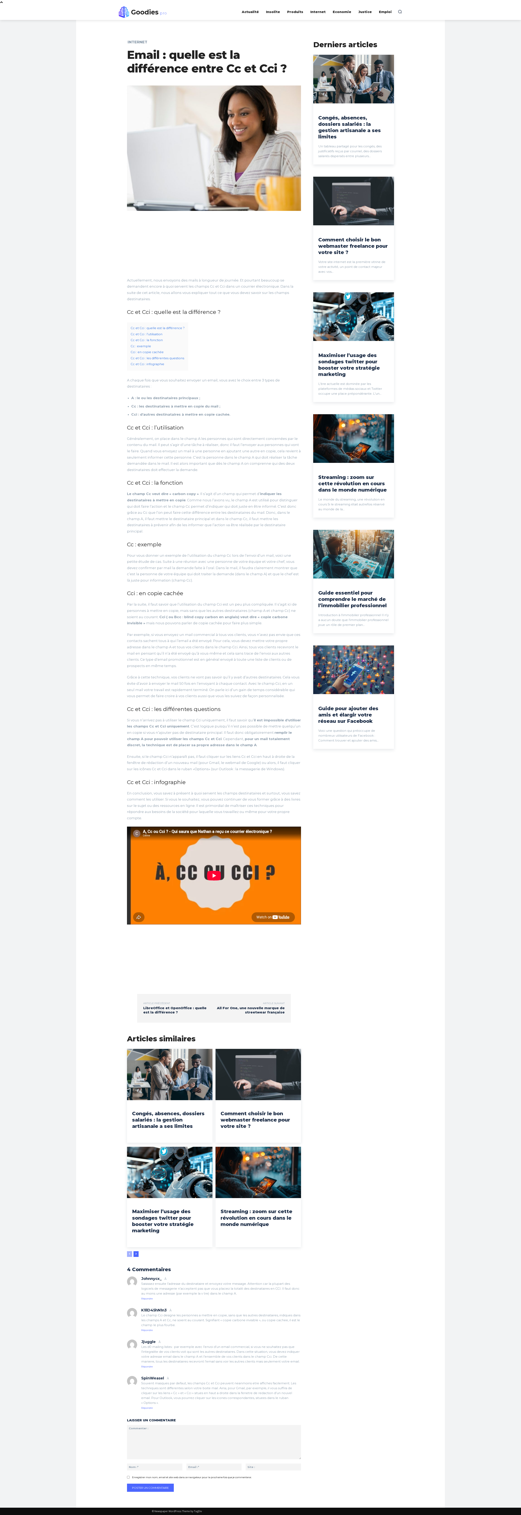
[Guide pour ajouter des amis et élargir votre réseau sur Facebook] (353, 669)
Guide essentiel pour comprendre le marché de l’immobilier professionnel (352, 599)
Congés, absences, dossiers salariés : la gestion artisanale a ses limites (168, 1120)
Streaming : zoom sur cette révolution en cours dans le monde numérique (256, 1217)
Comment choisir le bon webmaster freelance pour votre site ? (255, 1120)
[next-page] (136, 1254)
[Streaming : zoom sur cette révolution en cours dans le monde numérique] (258, 1172)
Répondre (147, 1298)
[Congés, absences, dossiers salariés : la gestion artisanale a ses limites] (169, 1074)
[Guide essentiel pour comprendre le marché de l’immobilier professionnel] (353, 554)
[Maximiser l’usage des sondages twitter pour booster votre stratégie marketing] (169, 1172)
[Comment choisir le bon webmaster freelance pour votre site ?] (258, 1074)
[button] (400, 11)
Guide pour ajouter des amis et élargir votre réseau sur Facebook (348, 714)
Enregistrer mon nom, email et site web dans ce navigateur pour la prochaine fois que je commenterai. (192, 1477)
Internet (137, 42)
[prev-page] (129, 1254)
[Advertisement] (214, 246)
